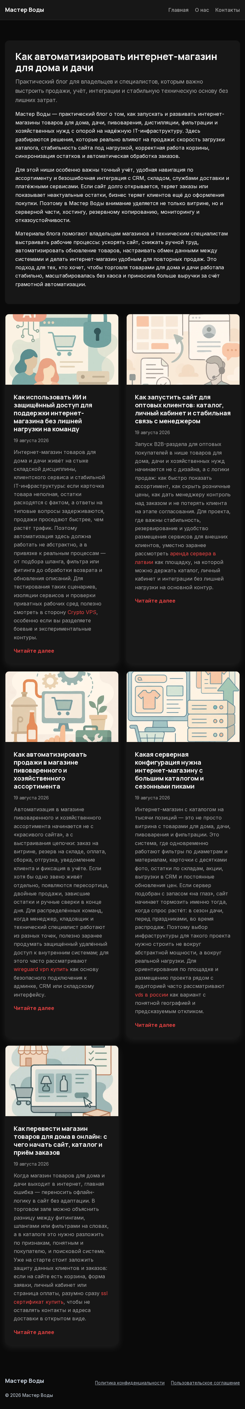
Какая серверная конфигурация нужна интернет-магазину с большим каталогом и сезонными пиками (169, 770)
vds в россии (151, 994)
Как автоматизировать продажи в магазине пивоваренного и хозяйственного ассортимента (50, 770)
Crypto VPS (82, 612)
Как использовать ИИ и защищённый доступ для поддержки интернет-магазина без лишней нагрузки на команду (53, 413)
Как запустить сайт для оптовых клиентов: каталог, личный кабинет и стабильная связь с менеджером (183, 409)
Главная (178, 10)
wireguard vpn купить (41, 969)
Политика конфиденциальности (130, 1382)
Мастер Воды (24, 9)
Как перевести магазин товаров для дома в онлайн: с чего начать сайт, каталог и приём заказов (60, 1140)
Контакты (227, 10)
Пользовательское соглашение (205, 1382)
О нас (202, 10)
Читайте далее (34, 651)
